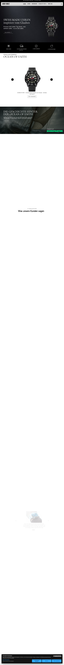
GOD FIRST (6, 4)
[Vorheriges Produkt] (12, 79)
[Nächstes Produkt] (51, 79)
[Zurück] (16, 518)
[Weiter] (48, 518)
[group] (32, 84)
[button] (50, 4)
